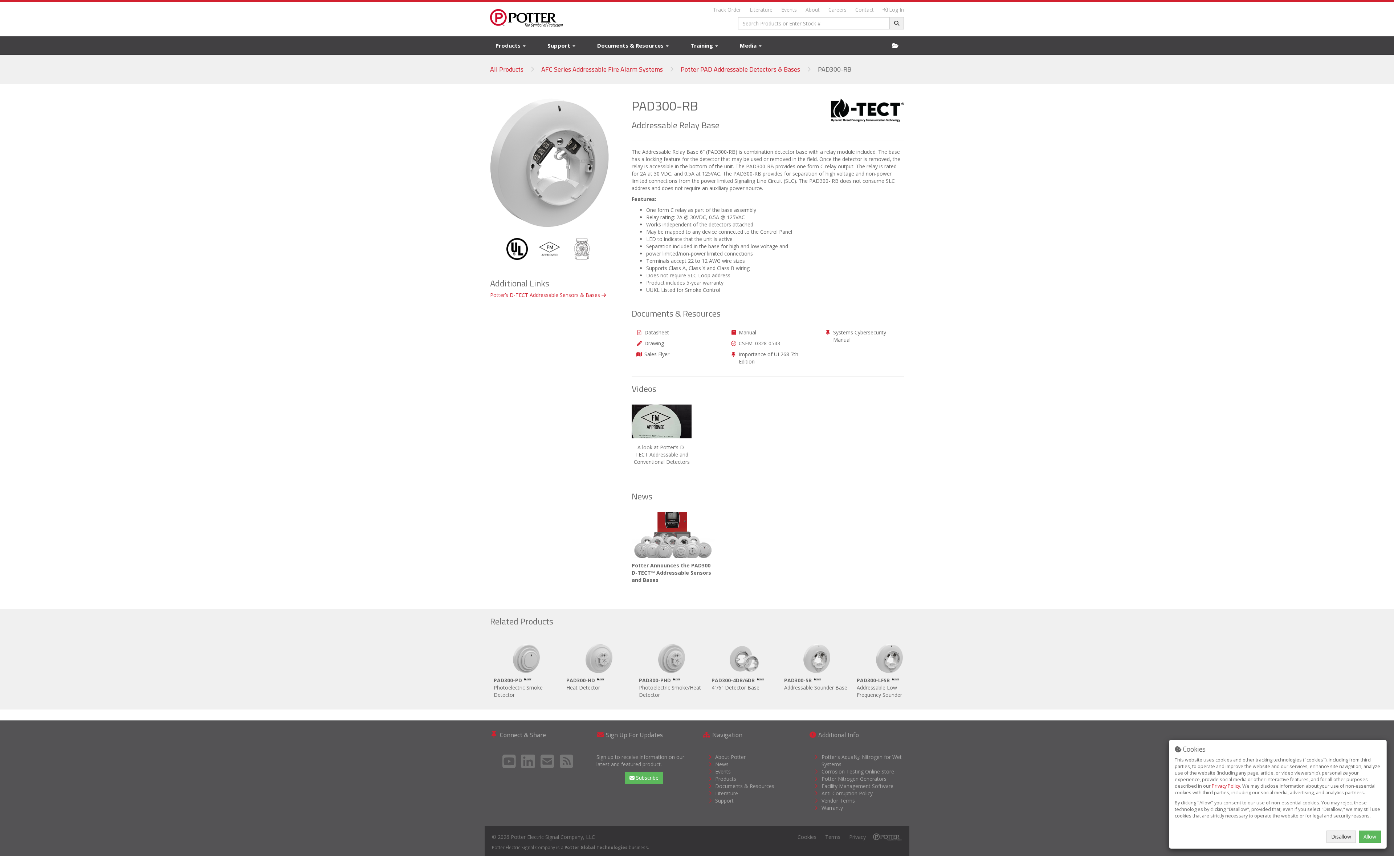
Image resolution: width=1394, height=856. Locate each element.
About (813, 9)
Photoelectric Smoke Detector (518, 687)
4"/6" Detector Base (735, 684)
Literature (761, 9)
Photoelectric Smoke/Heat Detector (670, 687)
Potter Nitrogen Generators (854, 778)
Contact (864, 9)
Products (509, 45)
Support (559, 45)
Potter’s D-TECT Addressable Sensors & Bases (546, 295)
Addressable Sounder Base (815, 684)
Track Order (727, 9)
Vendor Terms (838, 800)
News (722, 764)
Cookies (807, 836)
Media (749, 45)
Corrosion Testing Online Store (858, 771)
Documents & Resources (631, 45)
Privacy (857, 836)
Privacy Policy (1226, 786)
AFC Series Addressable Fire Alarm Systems (602, 69)
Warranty (832, 807)
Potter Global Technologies (596, 847)
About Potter (730, 756)
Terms (832, 836)
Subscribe (647, 777)
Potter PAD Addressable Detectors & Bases (740, 69)
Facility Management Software (857, 786)
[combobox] (814, 23)
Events (789, 9)
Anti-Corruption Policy (847, 793)
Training (702, 45)
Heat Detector (583, 684)
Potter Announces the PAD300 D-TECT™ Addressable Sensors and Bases (671, 572)
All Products (506, 69)
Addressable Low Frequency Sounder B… (884, 687)
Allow (1370, 836)
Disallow (1341, 836)
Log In (896, 9)
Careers (837, 9)
